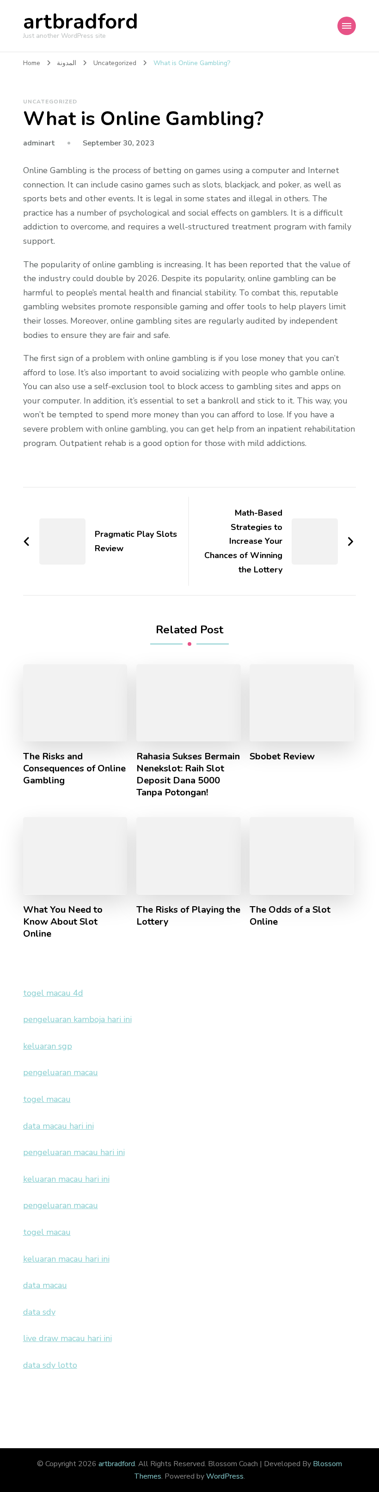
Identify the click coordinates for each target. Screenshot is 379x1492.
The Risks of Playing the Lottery (188, 916)
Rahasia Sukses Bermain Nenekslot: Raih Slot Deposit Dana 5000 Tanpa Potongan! (188, 775)
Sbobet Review (282, 757)
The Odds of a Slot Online (290, 916)
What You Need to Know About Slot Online (63, 922)
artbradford (80, 22)
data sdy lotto (50, 1365)
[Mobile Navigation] (346, 26)
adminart (39, 143)
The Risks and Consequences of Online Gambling (74, 769)
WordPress (225, 1476)
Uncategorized (50, 101)
